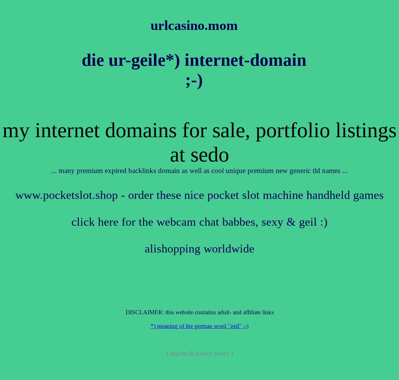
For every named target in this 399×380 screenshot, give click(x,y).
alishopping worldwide (199, 248)
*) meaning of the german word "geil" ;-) (199, 326)
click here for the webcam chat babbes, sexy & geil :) (199, 221)
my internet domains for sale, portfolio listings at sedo (199, 142)
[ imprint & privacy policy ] (199, 353)
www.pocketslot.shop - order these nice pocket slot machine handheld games (199, 195)
